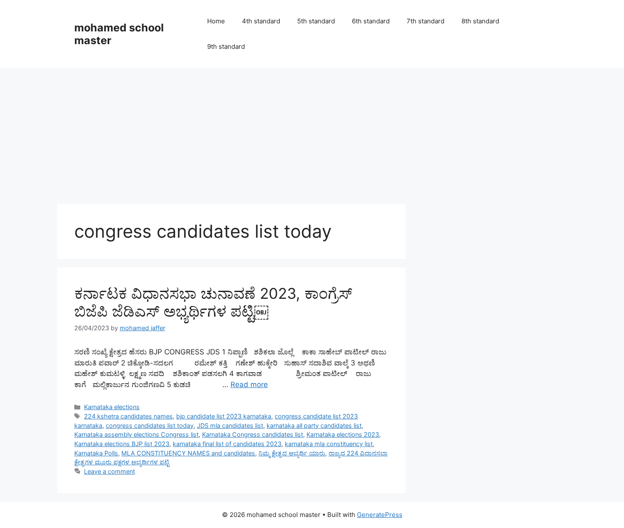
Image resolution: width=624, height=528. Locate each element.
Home (216, 21)
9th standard (226, 46)
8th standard (480, 21)
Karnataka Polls (96, 453)
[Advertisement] (312, 131)
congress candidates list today (150, 425)
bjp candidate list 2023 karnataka (223, 416)
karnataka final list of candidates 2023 (227, 443)
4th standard (261, 21)
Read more (249, 384)
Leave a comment (109, 471)
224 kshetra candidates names (128, 416)
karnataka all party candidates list (314, 425)
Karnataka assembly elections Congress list (136, 434)
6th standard (371, 21)
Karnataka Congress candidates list (252, 434)
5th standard (316, 21)
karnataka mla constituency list (329, 443)
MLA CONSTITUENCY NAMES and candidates (188, 453)
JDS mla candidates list (230, 425)
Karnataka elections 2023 (342, 434)
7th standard (425, 21)
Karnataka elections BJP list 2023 (121, 443)
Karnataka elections (112, 406)
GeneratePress (379, 515)
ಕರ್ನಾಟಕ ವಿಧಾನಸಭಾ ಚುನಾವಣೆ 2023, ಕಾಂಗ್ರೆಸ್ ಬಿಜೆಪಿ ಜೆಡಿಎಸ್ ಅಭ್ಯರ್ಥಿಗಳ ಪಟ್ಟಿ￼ (213, 302)
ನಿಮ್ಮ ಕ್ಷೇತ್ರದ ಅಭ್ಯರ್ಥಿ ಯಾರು (292, 453)
